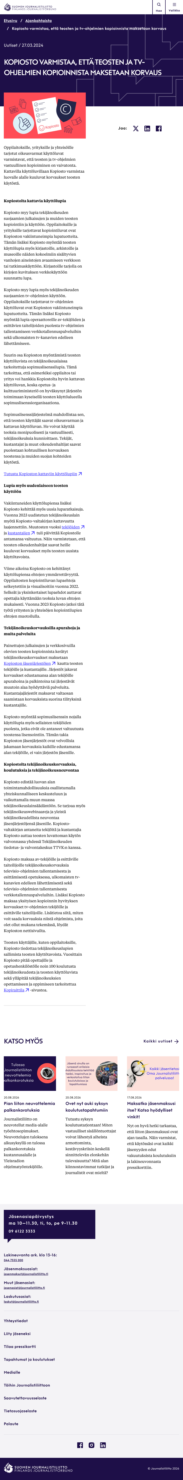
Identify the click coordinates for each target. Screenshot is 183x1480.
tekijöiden (71, 526)
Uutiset (10, 46)
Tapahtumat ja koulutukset (29, 1360)
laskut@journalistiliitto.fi (21, 1301)
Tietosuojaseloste (20, 1411)
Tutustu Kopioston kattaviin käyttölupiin (40, 473)
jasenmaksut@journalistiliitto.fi (26, 1274)
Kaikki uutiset (158, 1041)
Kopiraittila (14, 989)
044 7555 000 (13, 1260)
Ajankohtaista (38, 21)
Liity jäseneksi (17, 1334)
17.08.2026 (134, 1097)
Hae (159, 11)
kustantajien (19, 532)
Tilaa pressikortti (20, 1347)
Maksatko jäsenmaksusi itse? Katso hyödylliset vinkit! (151, 1110)
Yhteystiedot (16, 1321)
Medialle (12, 1373)
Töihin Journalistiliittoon (27, 1385)
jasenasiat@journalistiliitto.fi (24, 1288)
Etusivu (10, 21)
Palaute (11, 1424)
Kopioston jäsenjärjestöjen (27, 663)
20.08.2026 (11, 1097)
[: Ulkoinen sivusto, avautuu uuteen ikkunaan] (136, 128)
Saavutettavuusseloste (25, 1398)
